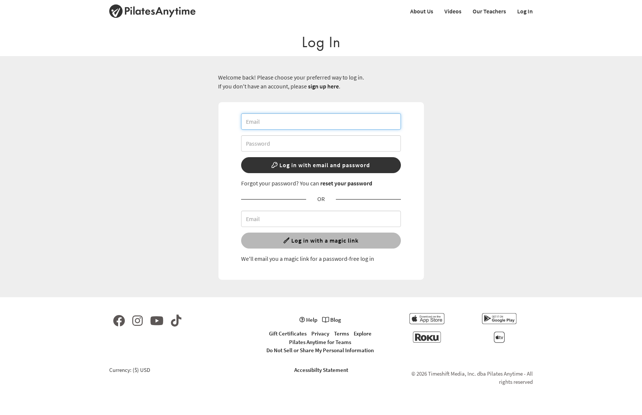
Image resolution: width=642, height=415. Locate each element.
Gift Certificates (288, 333)
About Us (421, 11)
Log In (525, 11)
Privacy (320, 333)
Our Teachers (489, 11)
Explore (363, 333)
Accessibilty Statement (321, 369)
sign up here (323, 86)
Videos (452, 11)
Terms (341, 333)
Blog (335, 319)
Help (311, 319)
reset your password (346, 183)
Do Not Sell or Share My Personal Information (320, 350)
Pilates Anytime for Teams (320, 342)
